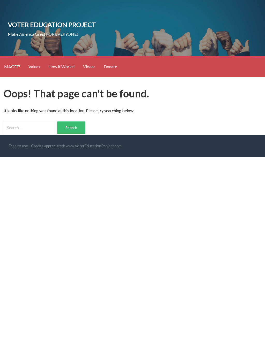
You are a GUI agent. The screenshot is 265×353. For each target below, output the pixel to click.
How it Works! (61, 66)
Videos (89, 66)
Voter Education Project (52, 24)
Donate (110, 66)
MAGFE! (12, 66)
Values (34, 66)
